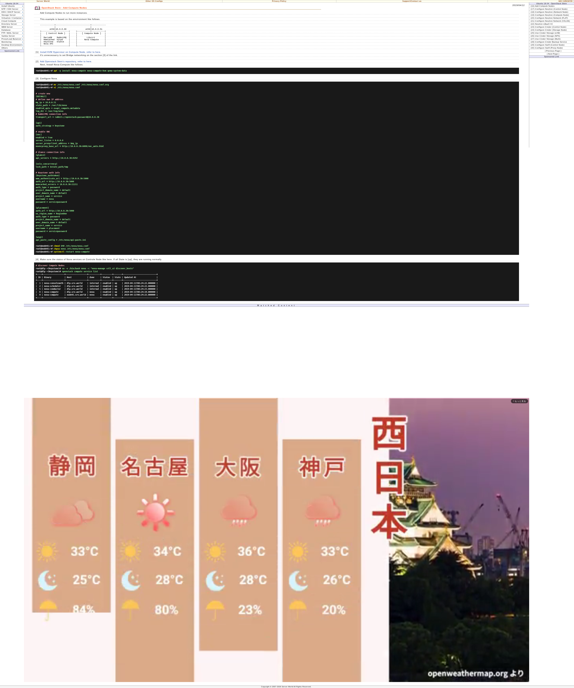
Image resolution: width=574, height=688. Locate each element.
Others (4, 48)
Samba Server (8, 36)
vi (55, 87)
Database (6, 30)
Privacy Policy (279, 1)
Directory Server (9, 24)
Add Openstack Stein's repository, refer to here (65, 61)
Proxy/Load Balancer (11, 39)
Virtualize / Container (11, 18)
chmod (57, 246)
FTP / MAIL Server (10, 33)
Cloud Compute (8, 21)
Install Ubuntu (8, 6)
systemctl (59, 252)
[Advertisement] (12, 97)
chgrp (57, 249)
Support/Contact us (412, 1)
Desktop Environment (11, 45)
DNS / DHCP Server (10, 12)
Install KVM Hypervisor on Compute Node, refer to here (70, 52)
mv (55, 84)
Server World (43, 1)
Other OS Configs (154, 1)
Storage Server (8, 15)
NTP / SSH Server (9, 9)
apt (55, 71)
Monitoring (6, 42)
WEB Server (7, 27)
